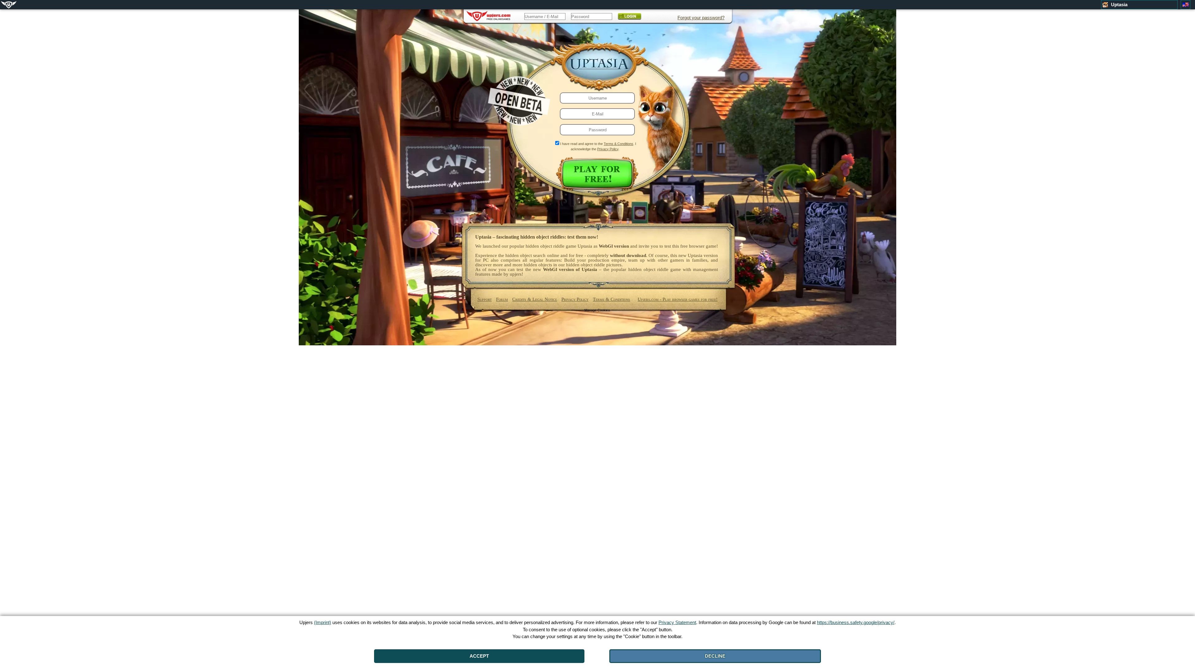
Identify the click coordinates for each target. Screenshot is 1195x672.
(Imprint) (322, 622)
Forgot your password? (700, 17)
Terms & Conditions (618, 144)
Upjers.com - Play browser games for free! (678, 299)
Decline (715, 656)
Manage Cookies (597, 310)
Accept (479, 656)
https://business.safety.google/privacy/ (855, 622)
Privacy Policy (607, 149)
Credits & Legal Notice (534, 299)
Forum (502, 299)
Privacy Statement (677, 622)
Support (484, 299)
